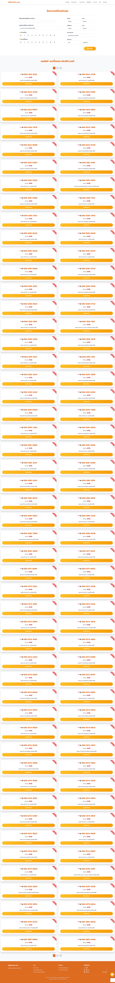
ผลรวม (68, 18)
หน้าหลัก (67, 2)
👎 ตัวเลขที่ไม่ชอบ (23, 39)
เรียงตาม (69, 39)
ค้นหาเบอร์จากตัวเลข (38, 970)
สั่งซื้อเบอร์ (89, 2)
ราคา (83, 18)
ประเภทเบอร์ (70, 32)
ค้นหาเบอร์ (73, 2)
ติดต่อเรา (105, 2)
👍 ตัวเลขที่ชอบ (23, 32)
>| (60, 68)
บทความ (95, 2)
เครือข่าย (69, 25)
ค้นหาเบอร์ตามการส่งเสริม (39, 972)
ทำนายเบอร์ (82, 2)
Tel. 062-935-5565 (63, 970)
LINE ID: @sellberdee (63, 968)
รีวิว (100, 2)
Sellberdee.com (14, 2)
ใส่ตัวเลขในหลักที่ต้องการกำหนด (27, 18)
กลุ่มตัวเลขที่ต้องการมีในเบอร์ (26, 25)
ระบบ (83, 25)
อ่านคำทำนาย (28, 84)
